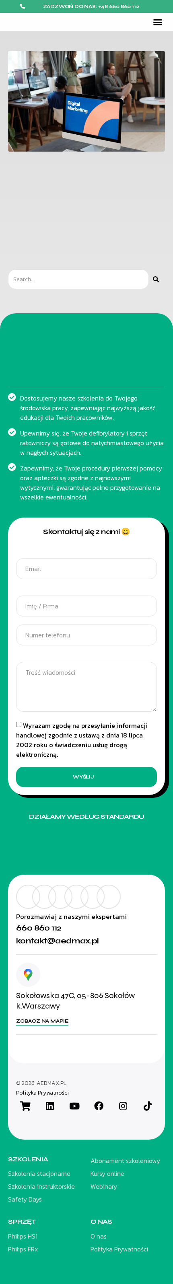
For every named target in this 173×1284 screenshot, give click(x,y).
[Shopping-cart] (25, 1106)
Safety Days (25, 1199)
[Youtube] (74, 1106)
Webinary (104, 1186)
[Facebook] (98, 1106)
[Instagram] (123, 1106)
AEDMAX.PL (51, 1083)
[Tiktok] (147, 1106)
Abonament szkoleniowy (125, 1160)
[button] (157, 22)
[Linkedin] (50, 1106)
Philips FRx (23, 1249)
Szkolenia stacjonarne (39, 1173)
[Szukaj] (156, 279)
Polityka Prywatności (42, 1093)
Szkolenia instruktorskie (41, 1186)
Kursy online (107, 1173)
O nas (99, 1236)
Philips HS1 (22, 1236)
